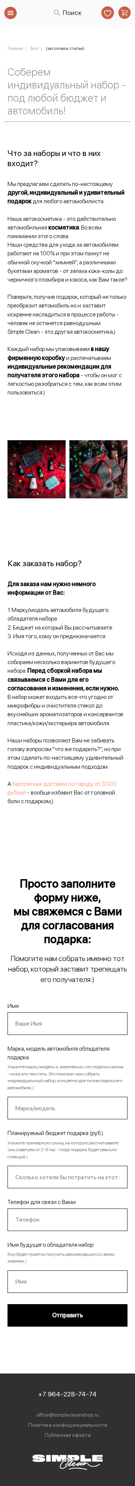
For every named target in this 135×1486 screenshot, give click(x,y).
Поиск (72, 12)
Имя (13, 1005)
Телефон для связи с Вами (42, 1202)
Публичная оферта (68, 1435)
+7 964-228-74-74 (67, 1394)
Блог (34, 48)
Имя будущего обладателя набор (50, 1244)
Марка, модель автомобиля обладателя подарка (59, 1053)
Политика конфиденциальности (67, 1425)
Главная (15, 48)
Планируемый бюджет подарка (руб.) (55, 1133)
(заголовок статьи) (65, 48)
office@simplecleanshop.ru (67, 1415)
